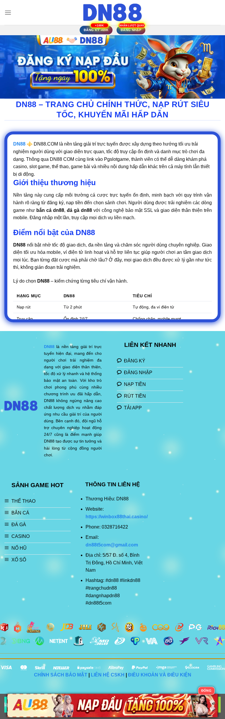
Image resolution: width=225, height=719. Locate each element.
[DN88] (112, 12)
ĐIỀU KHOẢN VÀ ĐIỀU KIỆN (159, 674)
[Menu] (7, 12)
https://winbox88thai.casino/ (117, 516)
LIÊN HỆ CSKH (108, 674)
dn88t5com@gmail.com (112, 544)
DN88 (49, 346)
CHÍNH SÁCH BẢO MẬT (60, 674)
